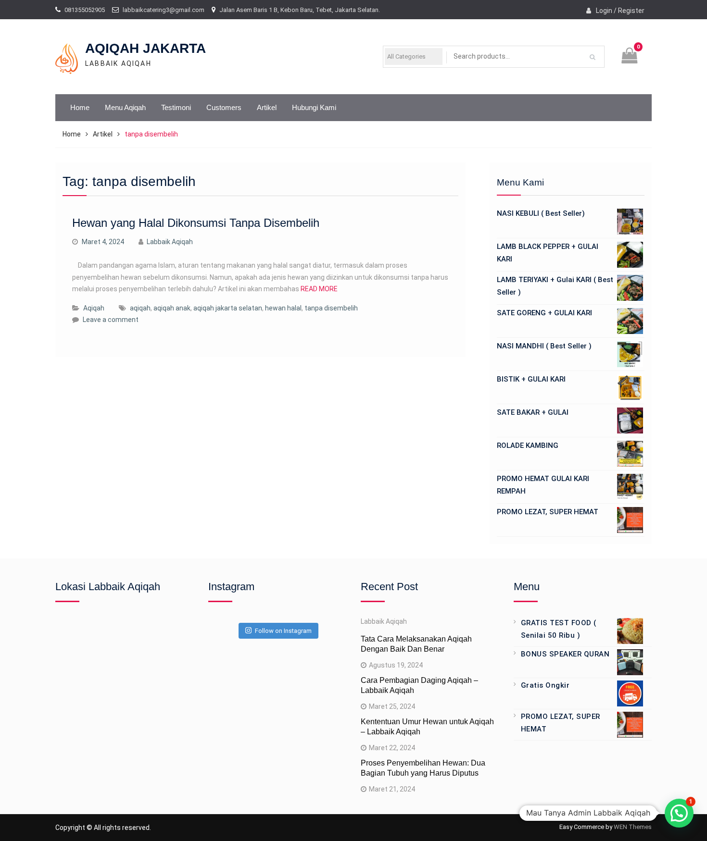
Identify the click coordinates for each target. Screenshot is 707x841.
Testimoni (176, 107)
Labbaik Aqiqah (170, 242)
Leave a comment (111, 319)
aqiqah (140, 308)
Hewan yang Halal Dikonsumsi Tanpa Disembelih (195, 222)
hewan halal (283, 308)
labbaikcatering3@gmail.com (163, 9)
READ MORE (319, 289)
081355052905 (84, 9)
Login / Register (620, 10)
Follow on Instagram (283, 630)
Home (79, 107)
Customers (223, 107)
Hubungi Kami (314, 107)
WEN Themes (633, 826)
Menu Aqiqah (125, 107)
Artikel (267, 107)
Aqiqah (93, 308)
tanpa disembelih (331, 308)
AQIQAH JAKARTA (145, 48)
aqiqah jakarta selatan (227, 308)
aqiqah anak (171, 308)
